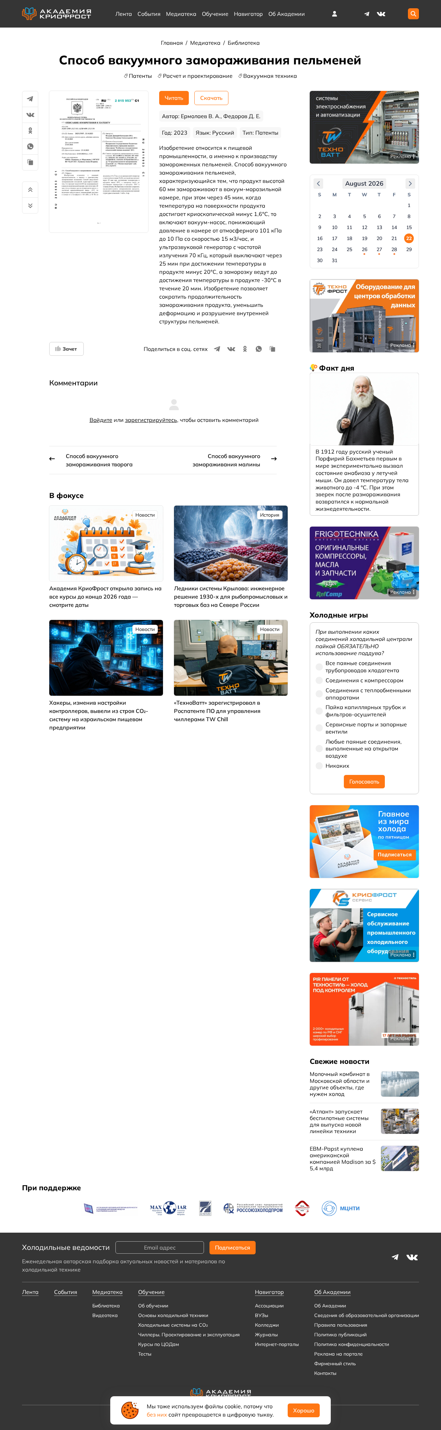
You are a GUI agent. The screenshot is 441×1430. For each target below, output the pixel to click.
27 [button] (379, 249)
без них (157, 1414)
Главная (172, 42)
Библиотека (244, 42)
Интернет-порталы (277, 1344)
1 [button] (409, 205)
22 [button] (409, 238)
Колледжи (267, 1325)
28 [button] (394, 249)
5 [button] (364, 216)
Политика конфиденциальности (351, 1344)
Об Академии (330, 1306)
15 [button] (409, 227)
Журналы (266, 1334)
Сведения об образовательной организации (366, 1315)
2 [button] (319, 216)
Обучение (215, 13)
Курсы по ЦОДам (158, 1344)
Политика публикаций (340, 1334)
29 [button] (409, 249)
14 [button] (394, 227)
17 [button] (334, 238)
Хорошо (303, 1410)
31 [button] (334, 260)
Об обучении (153, 1306)
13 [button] (379, 227)
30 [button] (319, 260)
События (149, 13)
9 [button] (319, 227)
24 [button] (334, 249)
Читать (174, 97)
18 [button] (349, 238)
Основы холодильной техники (173, 1315)
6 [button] (379, 216)
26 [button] (364, 249)
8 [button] (409, 216)
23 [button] (319, 249)
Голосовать (364, 781)
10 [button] (334, 227)
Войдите (101, 419)
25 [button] (349, 249)
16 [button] (319, 238)
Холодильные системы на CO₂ (173, 1325)
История (269, 515)
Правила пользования (340, 1325)
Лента (123, 13)
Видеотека (105, 1315)
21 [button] (394, 238)
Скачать (211, 97)
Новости (145, 515)
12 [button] (364, 227)
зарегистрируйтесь (151, 419)
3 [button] (334, 216)
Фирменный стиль (335, 1363)
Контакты (325, 1373)
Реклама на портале (338, 1354)
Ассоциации (269, 1306)
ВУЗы (261, 1315)
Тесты (144, 1354)
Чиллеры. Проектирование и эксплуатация (189, 1334)
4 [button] (349, 216)
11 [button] (349, 227)
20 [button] (379, 238)
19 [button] (364, 238)
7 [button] (394, 216)
